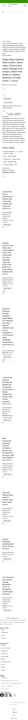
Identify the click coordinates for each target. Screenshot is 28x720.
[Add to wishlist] (8, 536)
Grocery (8, 43)
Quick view (4, 536)
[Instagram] (6, 695)
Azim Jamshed (13, 704)
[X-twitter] (10, 695)
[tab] (10, 113)
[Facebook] (2, 695)
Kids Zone (14, 43)
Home (4, 43)
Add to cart (7, 98)
